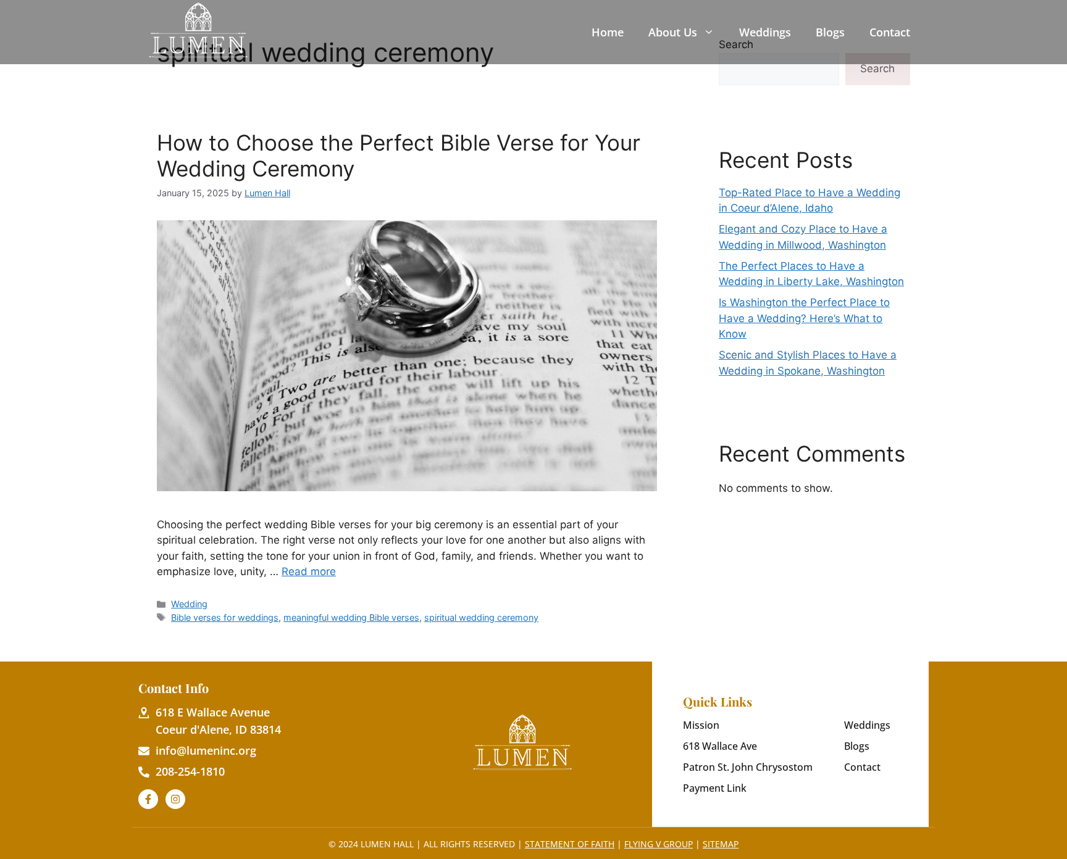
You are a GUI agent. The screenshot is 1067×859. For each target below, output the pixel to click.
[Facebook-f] (148, 799)
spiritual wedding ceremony (481, 617)
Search (877, 68)
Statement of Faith (569, 844)
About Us (672, 32)
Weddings (765, 32)
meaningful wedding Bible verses (351, 617)
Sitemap (721, 844)
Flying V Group (658, 844)
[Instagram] (175, 799)
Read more (309, 571)
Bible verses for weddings (224, 617)
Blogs (830, 32)
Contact (889, 32)
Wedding (189, 604)
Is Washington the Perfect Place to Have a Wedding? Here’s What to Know (804, 318)
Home (608, 32)
